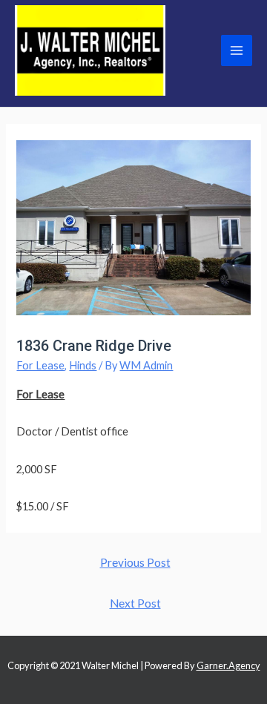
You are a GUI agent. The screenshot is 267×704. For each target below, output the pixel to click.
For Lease (40, 365)
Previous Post (135, 562)
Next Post (135, 603)
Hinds (82, 365)
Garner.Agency (228, 665)
